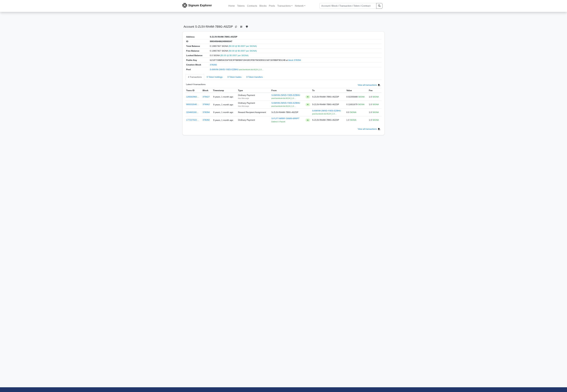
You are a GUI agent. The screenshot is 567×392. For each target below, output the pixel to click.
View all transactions (367, 85)
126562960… (192, 97)
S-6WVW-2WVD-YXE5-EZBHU (224, 69)
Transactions (284, 6)
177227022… (192, 120)
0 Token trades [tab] (234, 77)
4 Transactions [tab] (195, 77)
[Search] (379, 6)
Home (231, 6)
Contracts (252, 6)
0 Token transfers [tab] (254, 77)
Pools (272, 6)
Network (299, 6)
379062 (206, 104)
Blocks (263, 6)
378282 (213, 65)
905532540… (192, 104)
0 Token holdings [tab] (215, 77)
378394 (206, 112)
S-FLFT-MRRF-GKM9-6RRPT (285, 118)
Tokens (241, 6)
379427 (206, 97)
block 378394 (294, 60)
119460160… (192, 112)
